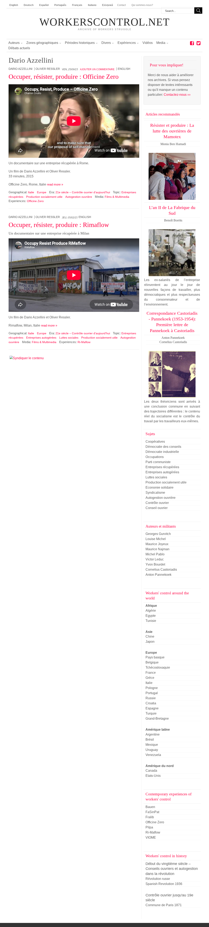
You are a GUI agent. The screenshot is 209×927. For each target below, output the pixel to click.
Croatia (151, 703)
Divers (106, 42)
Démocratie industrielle (162, 451)
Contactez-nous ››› (177, 94)
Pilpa (149, 827)
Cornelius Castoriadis (161, 569)
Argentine (153, 734)
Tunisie (151, 620)
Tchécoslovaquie (158, 667)
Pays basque (155, 657)
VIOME (151, 837)
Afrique (151, 605)
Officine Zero (35, 201)
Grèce (150, 677)
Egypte (151, 615)
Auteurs (14, 42)
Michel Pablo (155, 554)
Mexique (152, 744)
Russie (151, 698)
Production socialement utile (44, 196)
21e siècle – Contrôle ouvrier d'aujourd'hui (83, 192)
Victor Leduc (155, 559)
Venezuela (153, 755)
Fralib (150, 817)
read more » (55, 184)
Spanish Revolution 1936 (164, 884)
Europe (41, 192)
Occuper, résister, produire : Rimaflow (59, 224)
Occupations (155, 457)
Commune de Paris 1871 (164, 905)
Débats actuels (19, 48)
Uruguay (152, 749)
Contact (121, 5)
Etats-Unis (153, 775)
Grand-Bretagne (157, 718)
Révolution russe (158, 878)
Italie (31, 192)
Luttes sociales (68, 337)
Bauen (150, 807)
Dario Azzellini (20, 68)
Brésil (150, 739)
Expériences (127, 42)
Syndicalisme (155, 492)
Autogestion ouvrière (78, 196)
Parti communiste (158, 462)
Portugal (152, 693)
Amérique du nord (160, 766)
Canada (151, 770)
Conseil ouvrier (157, 508)
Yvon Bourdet (155, 564)
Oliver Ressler (48, 68)
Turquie (151, 713)
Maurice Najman (157, 549)
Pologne (152, 688)
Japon (150, 641)
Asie (149, 632)
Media (160, 42)
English (124, 68)
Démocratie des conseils (163, 446)
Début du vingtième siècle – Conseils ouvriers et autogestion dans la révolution (172, 869)
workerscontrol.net (104, 22)
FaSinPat (152, 812)
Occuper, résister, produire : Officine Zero (64, 76)
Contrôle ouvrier (157, 503)
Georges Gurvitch (158, 534)
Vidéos (147, 42)
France (151, 672)
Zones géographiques (42, 42)
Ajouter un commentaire (97, 69)
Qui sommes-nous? (142, 5)
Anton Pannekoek (158, 574)
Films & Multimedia (117, 196)
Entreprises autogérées (41, 337)
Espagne (152, 708)
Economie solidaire (159, 487)
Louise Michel (156, 539)
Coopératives (155, 441)
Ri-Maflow (84, 342)
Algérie (151, 610)
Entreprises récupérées (162, 467)
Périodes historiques (80, 42)
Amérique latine (158, 729)
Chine (150, 636)
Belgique (152, 662)
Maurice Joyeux (157, 544)
